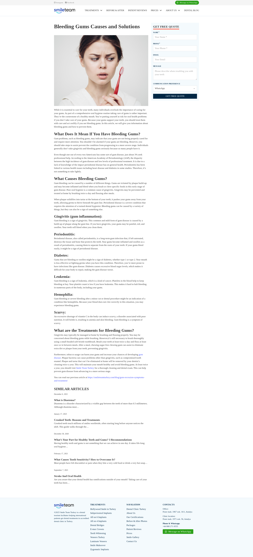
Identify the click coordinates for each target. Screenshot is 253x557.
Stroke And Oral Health (67, 476)
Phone (156, 44)
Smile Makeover (98, 545)
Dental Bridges (97, 525)
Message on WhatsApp (188, 3)
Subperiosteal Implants (101, 513)
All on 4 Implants (98, 521)
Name (155, 32)
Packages (130, 525)
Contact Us (131, 541)
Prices (154, 10)
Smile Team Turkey (85, 368)
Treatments (92, 10)
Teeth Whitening (98, 533)
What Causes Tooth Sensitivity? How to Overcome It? (84, 459)
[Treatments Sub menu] (101, 10)
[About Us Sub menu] (179, 10)
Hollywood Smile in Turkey (103, 509)
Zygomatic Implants (99, 549)
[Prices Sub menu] (161, 10)
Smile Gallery (132, 537)
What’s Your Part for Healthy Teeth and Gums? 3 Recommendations (93, 439)
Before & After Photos (136, 521)
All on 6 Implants (98, 517)
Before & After (115, 10)
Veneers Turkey (97, 537)
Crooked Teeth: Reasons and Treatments (77, 419)
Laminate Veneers (98, 541)
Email (156, 55)
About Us (171, 10)
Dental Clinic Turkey (136, 509)
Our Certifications (134, 517)
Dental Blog (191, 10)
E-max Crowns (97, 529)
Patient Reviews (137, 10)
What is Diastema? (65, 400)
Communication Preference (166, 84)
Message (157, 66)
